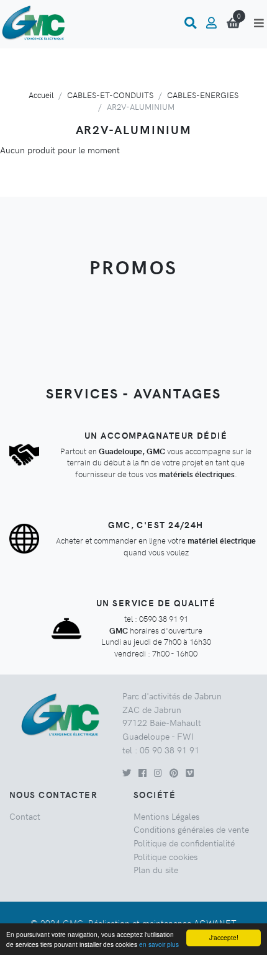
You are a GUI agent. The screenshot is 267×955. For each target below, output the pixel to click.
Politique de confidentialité (184, 842)
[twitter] (126, 772)
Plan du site (156, 869)
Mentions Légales (166, 816)
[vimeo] (190, 772)
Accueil (41, 94)
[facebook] (142, 772)
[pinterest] (174, 772)
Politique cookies (165, 856)
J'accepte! (223, 937)
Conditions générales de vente (191, 829)
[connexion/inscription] (211, 23)
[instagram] (158, 772)
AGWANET (215, 923)
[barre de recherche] (190, 23)
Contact (24, 816)
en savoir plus (159, 944)
